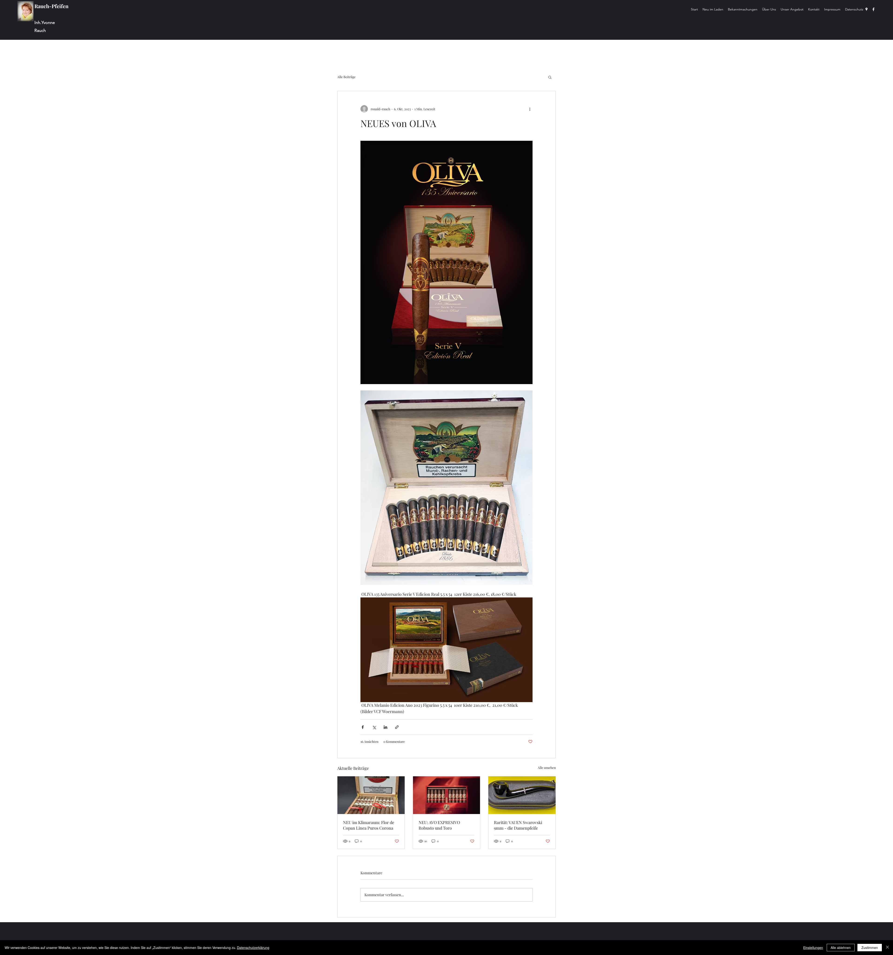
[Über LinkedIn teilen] (385, 727)
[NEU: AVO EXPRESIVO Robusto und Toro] (446, 795)
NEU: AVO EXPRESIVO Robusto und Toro (439, 825)
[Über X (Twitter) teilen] (374, 727)
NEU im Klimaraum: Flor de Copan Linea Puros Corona (368, 825)
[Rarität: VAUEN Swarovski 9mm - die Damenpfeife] (522, 795)
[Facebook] (873, 9)
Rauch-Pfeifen (51, 6)
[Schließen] (887, 947)
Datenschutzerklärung (253, 947)
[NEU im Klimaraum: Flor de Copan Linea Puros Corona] (371, 795)
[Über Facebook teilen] (362, 727)
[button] (550, 77)
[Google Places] (866, 9)
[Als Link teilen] (397, 727)
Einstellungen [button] (813, 947)
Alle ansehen (547, 767)
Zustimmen (869, 947)
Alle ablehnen (841, 947)
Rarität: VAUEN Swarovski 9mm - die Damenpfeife (518, 825)
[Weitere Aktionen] (530, 109)
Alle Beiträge (346, 77)
